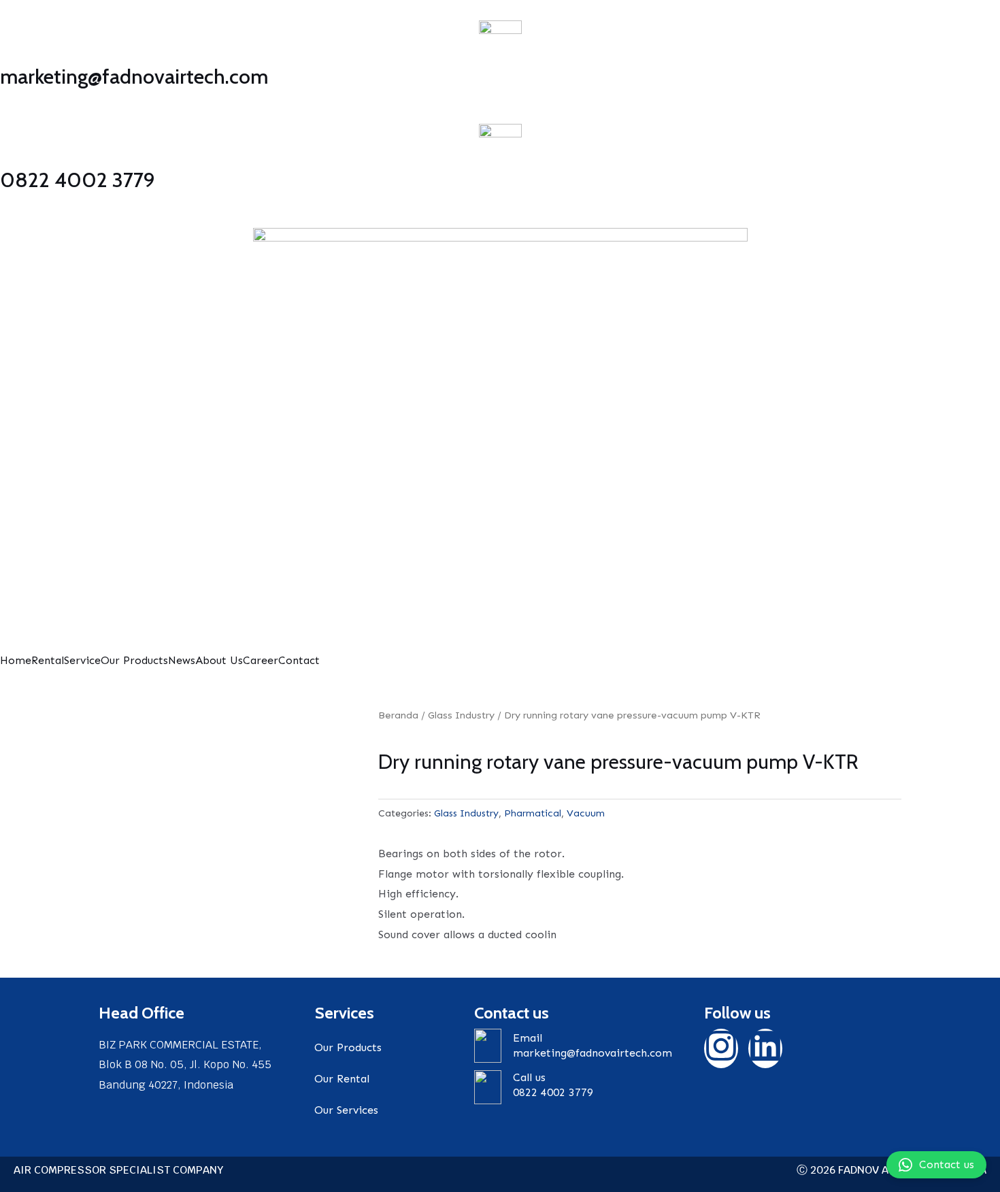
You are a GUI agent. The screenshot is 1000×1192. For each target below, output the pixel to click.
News (181, 660)
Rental (47, 660)
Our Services (346, 1110)
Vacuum (586, 813)
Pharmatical (532, 813)
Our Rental (341, 1078)
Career (260, 660)
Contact (299, 660)
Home (15, 660)
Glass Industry (461, 715)
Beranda (398, 715)
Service (82, 660)
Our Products (134, 660)
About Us (219, 660)
